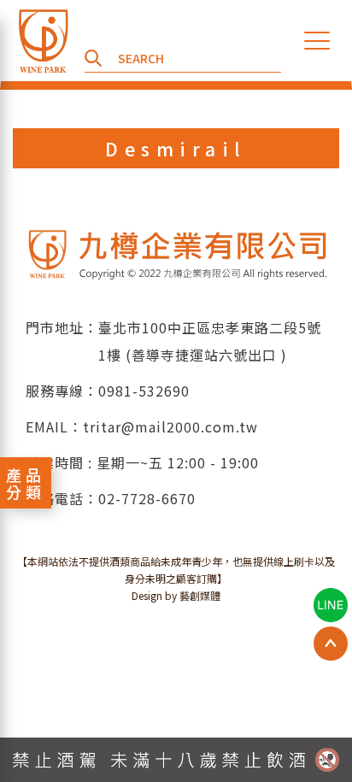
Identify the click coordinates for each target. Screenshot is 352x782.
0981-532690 (144, 390)
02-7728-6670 (147, 498)
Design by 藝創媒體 (176, 595)
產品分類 (25, 483)
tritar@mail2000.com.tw (170, 426)
